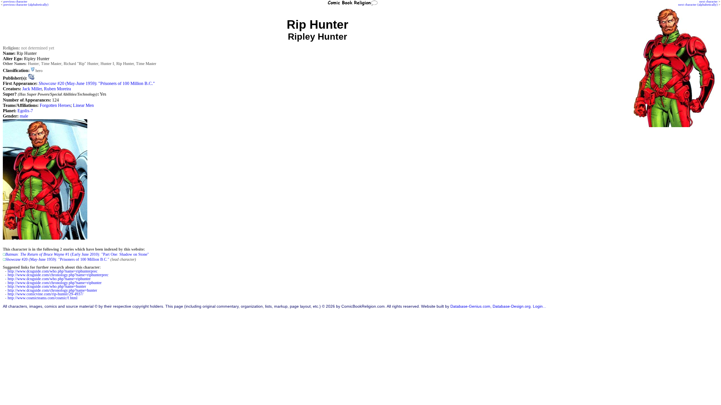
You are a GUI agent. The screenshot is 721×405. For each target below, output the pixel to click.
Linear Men (83, 105)
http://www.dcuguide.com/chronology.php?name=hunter (52, 290)
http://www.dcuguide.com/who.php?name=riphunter (49, 279)
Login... (539, 306)
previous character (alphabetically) (25, 4)
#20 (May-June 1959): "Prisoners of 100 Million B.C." (97, 83)
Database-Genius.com (470, 306)
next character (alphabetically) (698, 4)
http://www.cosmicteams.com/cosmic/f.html (42, 298)
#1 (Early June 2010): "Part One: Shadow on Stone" (77, 254)
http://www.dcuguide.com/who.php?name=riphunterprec (52, 271)
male (24, 116)
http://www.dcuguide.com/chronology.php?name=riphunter (55, 283)
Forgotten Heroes (55, 105)
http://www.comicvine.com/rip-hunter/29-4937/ (45, 294)
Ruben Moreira (57, 88)
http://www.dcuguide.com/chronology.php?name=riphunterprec (58, 275)
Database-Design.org (512, 306)
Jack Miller (32, 88)
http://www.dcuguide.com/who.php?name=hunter (47, 286)
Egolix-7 (25, 110)
